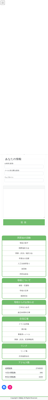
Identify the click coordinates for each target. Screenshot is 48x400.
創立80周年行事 (24, 312)
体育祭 (24, 269)
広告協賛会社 (24, 356)
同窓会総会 (24, 274)
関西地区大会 (24, 248)
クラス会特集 (24, 324)
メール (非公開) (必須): (12, 170)
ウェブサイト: (9, 177)
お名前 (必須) (9, 163)
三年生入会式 (24, 307)
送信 (24, 222)
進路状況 (24, 296)
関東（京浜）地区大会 (24, 253)
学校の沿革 (24, 291)
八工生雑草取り (24, 264)
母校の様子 (24, 243)
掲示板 (24, 329)
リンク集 (24, 351)
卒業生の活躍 (24, 258)
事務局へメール (24, 334)
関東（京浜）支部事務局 (24, 339)
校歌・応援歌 (24, 285)
